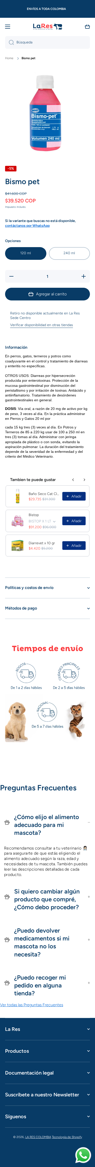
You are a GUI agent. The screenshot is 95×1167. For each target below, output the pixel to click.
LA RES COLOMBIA (38, 1137)
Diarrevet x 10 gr (42, 543)
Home (9, 58)
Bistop (34, 515)
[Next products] (84, 479)
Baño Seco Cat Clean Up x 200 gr (44, 494)
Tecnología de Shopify (67, 1137)
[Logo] (47, 27)
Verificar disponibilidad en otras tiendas (41, 325)
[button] (87, 26)
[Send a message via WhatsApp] (83, 1155)
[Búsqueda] (9, 42)
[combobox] (47, 42)
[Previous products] (73, 479)
